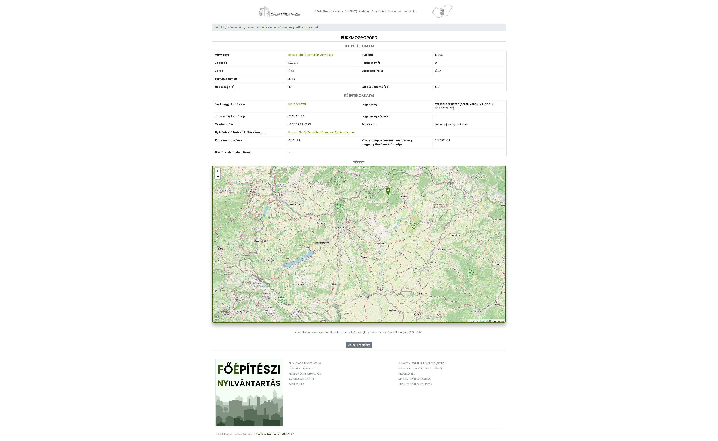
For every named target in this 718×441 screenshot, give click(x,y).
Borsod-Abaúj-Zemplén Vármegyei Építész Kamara (321, 132)
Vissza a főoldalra (359, 345)
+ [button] (218, 171)
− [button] (218, 176)
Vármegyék (235, 27)
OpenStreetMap (486, 320)
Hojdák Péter (297, 104)
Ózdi (291, 71)
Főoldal (219, 27)
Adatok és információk (386, 11)
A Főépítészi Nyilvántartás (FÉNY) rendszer (341, 11)
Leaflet (472, 320)
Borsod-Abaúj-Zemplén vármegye (269, 27)
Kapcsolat (410, 11)
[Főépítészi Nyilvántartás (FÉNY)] (249, 392)
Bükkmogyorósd (307, 27)
